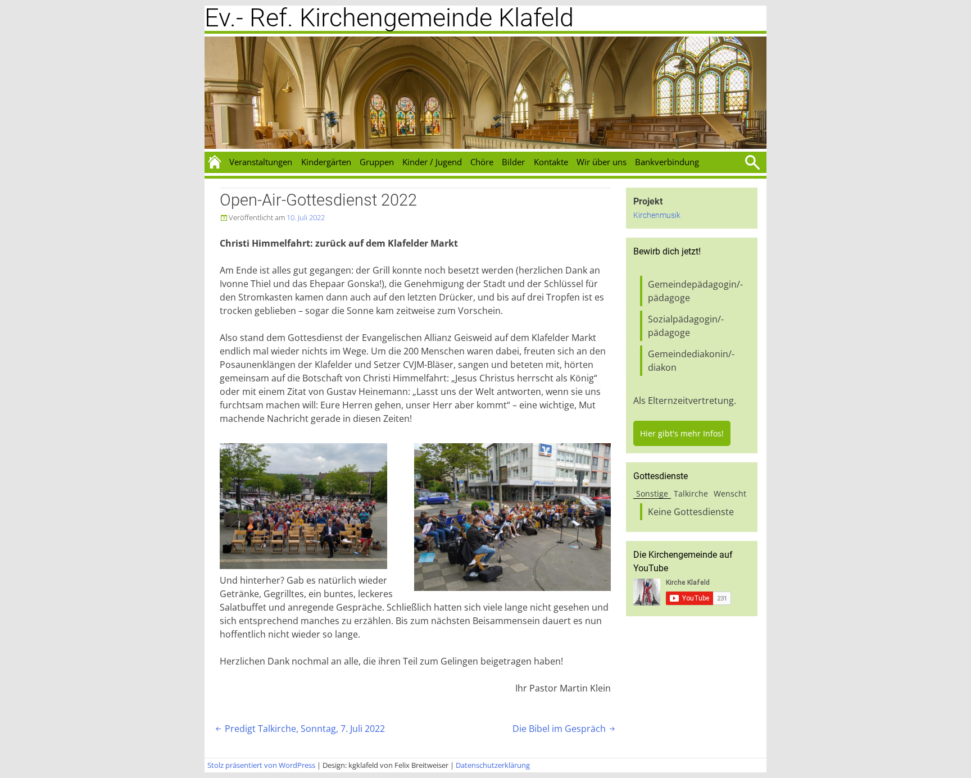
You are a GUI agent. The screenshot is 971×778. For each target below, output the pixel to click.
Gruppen (377, 161)
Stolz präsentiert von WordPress (261, 765)
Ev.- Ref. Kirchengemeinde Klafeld (389, 18)
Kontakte (551, 161)
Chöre (481, 161)
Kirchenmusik (656, 215)
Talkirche (691, 493)
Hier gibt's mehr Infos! (682, 433)
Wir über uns (602, 161)
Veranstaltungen (260, 161)
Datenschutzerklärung (493, 765)
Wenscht (730, 493)
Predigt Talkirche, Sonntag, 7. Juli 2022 (299, 728)
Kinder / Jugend (432, 161)
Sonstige (652, 493)
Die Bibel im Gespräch (564, 728)
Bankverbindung (667, 161)
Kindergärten (326, 161)
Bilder (513, 161)
